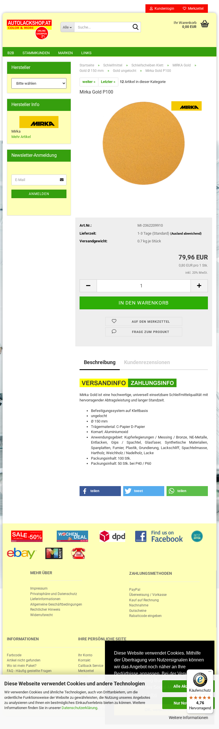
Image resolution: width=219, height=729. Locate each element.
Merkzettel (195, 9)
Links (86, 53)
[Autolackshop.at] (29, 30)
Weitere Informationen (188, 717)
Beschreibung (99, 362)
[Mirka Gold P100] (143, 143)
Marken (65, 53)
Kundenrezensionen (147, 362)
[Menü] (209, 672)
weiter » (89, 82)
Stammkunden (36, 53)
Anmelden (39, 194)
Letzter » (108, 82)
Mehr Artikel (21, 137)
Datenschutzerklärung (79, 708)
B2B (10, 53)
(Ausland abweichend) (186, 233)
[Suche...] (135, 27)
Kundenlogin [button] (163, 9)
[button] (100, 491)
